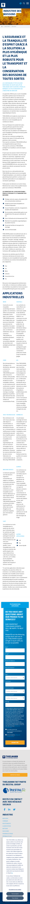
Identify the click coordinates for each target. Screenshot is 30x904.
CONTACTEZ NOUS (15, 775)
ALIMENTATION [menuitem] (7, 826)
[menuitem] (24, 3)
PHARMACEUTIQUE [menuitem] (8, 833)
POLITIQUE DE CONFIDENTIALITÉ (18, 902)
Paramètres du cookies (15, 889)
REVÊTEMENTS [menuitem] (7, 823)
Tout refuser (15, 898)
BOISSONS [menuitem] (5, 818)
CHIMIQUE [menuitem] (5, 821)
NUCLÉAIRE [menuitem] (6, 831)
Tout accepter (15, 893)
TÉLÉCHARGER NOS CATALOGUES (15, 605)
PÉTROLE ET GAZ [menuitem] (7, 836)
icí (12, 873)
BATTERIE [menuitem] (5, 828)
